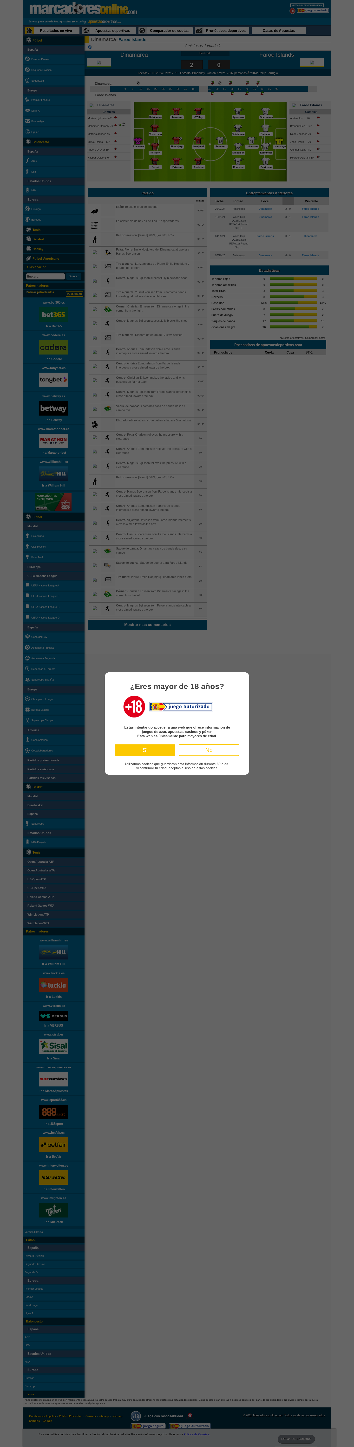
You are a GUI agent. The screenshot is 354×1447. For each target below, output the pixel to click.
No (209, 750)
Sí (145, 750)
